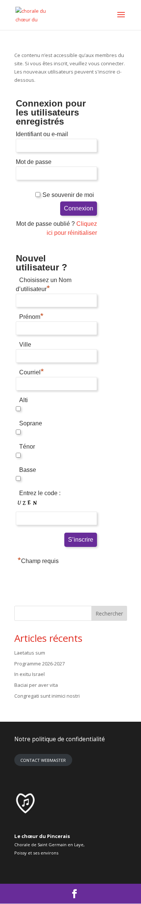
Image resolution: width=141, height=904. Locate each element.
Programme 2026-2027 (39, 663)
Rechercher (109, 613)
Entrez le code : (40, 493)
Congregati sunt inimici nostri (47, 695)
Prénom (31, 316)
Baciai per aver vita (36, 685)
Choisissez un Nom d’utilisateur (43, 284)
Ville (25, 344)
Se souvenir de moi (68, 195)
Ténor (27, 446)
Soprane (30, 423)
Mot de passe (34, 162)
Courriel (31, 371)
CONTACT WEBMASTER (43, 760)
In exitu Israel (29, 674)
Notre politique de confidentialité (59, 739)
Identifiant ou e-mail (42, 134)
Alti (23, 400)
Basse (27, 470)
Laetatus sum (29, 652)
